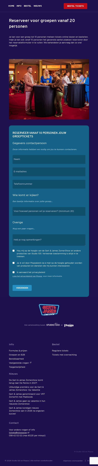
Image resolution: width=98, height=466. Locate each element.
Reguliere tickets (60, 351)
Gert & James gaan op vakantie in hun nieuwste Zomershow (27, 402)
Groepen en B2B (17, 355)
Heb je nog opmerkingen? (27, 240)
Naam (17, 159)
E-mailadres (20, 172)
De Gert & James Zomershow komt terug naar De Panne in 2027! (26, 381)
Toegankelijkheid (17, 367)
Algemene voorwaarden (73, 461)
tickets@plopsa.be (18, 433)
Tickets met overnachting (64, 355)
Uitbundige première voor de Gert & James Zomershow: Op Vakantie (26, 388)
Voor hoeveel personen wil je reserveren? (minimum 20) (44, 211)
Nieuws (38, 6)
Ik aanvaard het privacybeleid (31, 272)
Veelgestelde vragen (19, 363)
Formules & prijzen (18, 351)
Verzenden (22, 288)
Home (11, 6)
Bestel (27, 6)
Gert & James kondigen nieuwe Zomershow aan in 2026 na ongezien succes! (26, 411)
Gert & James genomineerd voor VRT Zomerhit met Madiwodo (27, 395)
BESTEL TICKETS (75, 6)
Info (19, 6)
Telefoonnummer (23, 184)
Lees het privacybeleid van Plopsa (27, 276)
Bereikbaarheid (16, 359)
